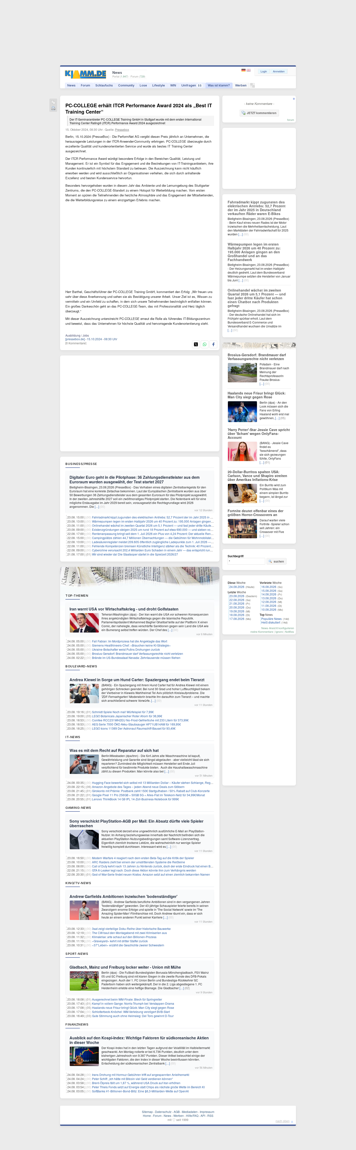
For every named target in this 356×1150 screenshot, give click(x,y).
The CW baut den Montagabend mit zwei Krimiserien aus (129, 933)
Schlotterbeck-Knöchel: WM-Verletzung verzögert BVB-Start (131, 1012)
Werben (241, 85)
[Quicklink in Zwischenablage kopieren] (53, 103)
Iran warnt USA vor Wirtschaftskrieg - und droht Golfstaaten (124, 609)
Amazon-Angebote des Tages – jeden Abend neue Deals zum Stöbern (138, 787)
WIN (173, 85)
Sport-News (76, 954)
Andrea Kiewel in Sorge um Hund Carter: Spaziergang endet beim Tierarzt (137, 679)
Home (147, 1115)
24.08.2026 (236, 587)
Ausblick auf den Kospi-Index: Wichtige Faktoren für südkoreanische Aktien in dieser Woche (139, 1040)
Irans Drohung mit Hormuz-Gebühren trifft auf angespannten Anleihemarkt (140, 1075)
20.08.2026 (236, 607)
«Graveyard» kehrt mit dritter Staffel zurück (120, 941)
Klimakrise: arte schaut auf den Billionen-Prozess (124, 937)
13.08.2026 (268, 598)
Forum (85, 85)
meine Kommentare (261, 631)
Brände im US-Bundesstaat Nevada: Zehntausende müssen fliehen (136, 658)
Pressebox (122, 129)
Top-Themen (76, 595)
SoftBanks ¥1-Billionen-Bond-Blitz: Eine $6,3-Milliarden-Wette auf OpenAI (140, 1091)
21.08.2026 (236, 603)
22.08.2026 (236, 600)
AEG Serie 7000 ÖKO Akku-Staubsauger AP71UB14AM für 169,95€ (136, 724)
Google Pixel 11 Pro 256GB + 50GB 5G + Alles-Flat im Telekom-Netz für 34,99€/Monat (148, 795)
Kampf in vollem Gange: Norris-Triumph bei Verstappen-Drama (133, 1003)
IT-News (72, 737)
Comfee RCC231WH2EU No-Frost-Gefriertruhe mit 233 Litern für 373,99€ (140, 720)
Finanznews (76, 1024)
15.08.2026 (268, 590)
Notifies (289, 631)
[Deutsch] (244, 70)
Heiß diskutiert (270, 622)
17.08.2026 (236, 619)
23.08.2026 (236, 596)
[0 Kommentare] (75, 343)
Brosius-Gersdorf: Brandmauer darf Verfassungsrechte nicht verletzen (137, 653)
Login (264, 71)
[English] (249, 70)
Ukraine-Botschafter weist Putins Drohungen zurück (126, 649)
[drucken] (53, 109)
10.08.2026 (268, 609)
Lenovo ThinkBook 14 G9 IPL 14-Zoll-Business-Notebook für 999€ (135, 799)
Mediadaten (190, 1112)
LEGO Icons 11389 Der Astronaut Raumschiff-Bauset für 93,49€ (134, 728)
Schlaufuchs (104, 85)
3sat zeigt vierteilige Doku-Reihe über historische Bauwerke (131, 928)
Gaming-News (78, 808)
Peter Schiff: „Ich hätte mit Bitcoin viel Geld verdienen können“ (132, 1079)
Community (126, 85)
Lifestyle (158, 85)
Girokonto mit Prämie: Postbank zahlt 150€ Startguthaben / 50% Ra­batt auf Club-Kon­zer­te (151, 791)
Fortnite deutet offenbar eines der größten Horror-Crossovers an (255, 512)
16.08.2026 (268, 587)
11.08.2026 (268, 605)
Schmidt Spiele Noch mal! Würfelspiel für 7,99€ (123, 712)
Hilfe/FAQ (192, 1115)
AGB (177, 1112)
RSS (210, 1115)
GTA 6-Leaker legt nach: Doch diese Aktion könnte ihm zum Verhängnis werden (144, 870)
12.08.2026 (268, 602)
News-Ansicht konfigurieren (277, 628)
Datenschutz (163, 1112)
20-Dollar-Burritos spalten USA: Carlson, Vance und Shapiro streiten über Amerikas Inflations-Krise (257, 475)
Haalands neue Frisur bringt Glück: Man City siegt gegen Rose (133, 1007)
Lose (143, 85)
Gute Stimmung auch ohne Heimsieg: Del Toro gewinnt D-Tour (133, 1016)
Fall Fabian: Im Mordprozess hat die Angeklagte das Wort (129, 641)
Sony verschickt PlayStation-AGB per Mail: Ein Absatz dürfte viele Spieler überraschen (136, 823)
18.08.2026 (236, 615)
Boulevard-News (81, 666)
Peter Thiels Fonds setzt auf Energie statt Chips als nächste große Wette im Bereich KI (148, 1087)
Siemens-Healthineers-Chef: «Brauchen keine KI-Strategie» (131, 645)
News (71, 85)
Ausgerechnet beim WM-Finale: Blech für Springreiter (127, 999)
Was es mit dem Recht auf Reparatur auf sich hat (114, 750)
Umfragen (191, 85)
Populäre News (271, 619)
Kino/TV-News (78, 883)
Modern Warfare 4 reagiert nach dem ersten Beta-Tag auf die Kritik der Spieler (143, 858)
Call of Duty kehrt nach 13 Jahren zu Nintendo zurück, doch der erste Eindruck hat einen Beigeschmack (160, 866)
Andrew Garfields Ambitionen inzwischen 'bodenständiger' (124, 896)
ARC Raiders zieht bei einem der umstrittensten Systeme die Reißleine (138, 862)
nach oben (283, 1121)
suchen (279, 561)
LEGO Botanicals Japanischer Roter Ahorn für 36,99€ (127, 716)
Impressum (207, 1112)
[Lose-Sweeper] (252, 86)
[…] (97, 506)
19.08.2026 (236, 611)
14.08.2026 (268, 594)
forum (290, 120)
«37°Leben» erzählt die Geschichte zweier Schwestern (128, 945)
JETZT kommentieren (261, 113)
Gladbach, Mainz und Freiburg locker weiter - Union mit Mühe (125, 967)
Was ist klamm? (219, 85)
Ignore (279, 631)
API (203, 1115)
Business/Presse (81, 464)
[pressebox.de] (75, 339)
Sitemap (147, 1112)
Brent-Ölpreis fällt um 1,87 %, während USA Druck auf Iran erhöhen (136, 1083)
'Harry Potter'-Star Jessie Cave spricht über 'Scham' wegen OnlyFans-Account (259, 433)
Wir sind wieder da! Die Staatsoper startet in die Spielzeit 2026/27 (135, 554)
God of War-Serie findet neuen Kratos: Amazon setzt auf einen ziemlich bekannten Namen (151, 874)
